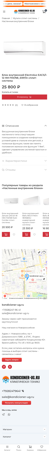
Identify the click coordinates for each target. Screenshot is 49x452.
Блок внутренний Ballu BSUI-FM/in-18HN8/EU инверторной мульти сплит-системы (30, 219)
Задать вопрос (12, 360)
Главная (6, 18)
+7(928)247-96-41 (11, 309)
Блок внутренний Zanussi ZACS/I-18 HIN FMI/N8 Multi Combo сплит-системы (10, 217)
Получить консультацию (16, 403)
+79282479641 (11, 391)
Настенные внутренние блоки (18, 21)
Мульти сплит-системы (25, 18)
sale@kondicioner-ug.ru (15, 313)
